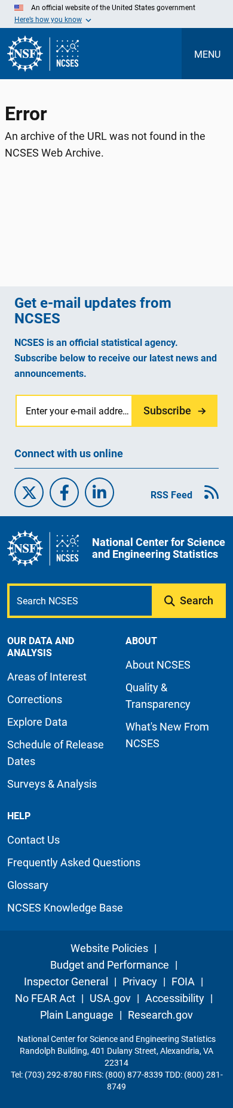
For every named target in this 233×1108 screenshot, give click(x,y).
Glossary (27, 885)
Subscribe (167, 410)
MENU (207, 54)
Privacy (139, 981)
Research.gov (160, 1015)
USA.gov (110, 998)
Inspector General (66, 981)
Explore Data (37, 722)
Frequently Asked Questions (73, 862)
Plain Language (77, 1015)
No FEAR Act (45, 998)
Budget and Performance (109, 965)
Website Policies (109, 948)
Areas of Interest (47, 676)
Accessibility (174, 998)
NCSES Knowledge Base (65, 907)
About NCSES (158, 664)
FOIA (183, 981)
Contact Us (33, 840)
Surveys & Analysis (52, 784)
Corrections (34, 699)
